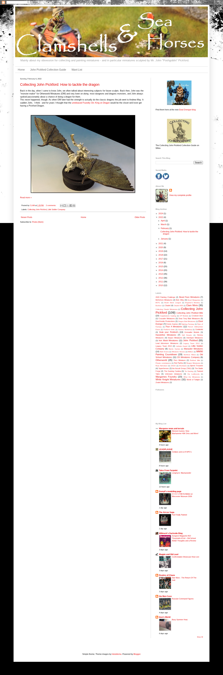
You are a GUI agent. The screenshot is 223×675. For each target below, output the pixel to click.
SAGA (173, 366)
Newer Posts (26, 217)
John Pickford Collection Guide (48, 69)
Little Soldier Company (56, 209)
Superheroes (164, 368)
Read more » (26, 197)
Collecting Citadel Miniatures (166, 309)
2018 (161, 255)
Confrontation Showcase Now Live (185, 557)
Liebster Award (182, 346)
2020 (161, 247)
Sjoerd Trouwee (196, 366)
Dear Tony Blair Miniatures (189, 318)
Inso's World (164, 617)
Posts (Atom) (37, 222)
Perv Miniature (180, 360)
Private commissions (163, 363)
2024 (161, 213)
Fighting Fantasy (187, 324)
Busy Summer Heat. (180, 620)
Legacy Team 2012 (191, 343)
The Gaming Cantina (172, 371)
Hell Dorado (187, 335)
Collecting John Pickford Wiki (189, 313)
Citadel (167, 305)
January (164, 239)
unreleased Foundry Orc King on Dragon (91, 103)
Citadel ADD (178, 305)
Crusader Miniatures (167, 318)
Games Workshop (185, 329)
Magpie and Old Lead (168, 554)
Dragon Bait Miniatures (187, 321)
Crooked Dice (197, 316)
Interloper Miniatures (194, 338)
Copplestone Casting (168, 316)
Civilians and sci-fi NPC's (182, 452)
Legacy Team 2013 (164, 346)
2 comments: (51, 205)
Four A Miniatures (174, 327)
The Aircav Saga (166, 512)
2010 (161, 285)
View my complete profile (180, 195)
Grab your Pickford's (168, 332)
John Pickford (190, 340)
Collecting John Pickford (37, 209)
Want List (77, 69)
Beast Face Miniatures (189, 297)
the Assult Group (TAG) (181, 368)
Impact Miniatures (175, 338)
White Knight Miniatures (168, 379)
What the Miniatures (191, 377)
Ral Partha (178, 363)
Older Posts (140, 217)
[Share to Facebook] (70, 205)
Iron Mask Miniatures (168, 340)
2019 (161, 251)
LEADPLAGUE (166, 449)
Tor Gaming (189, 371)
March (164, 224)
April (163, 221)
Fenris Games (172, 324)
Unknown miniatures (173, 374)
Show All (200, 637)
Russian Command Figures (183, 599)
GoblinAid (199, 329)
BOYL (158, 303)
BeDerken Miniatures (164, 300)
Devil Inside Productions (165, 321)
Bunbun (159, 305)
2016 (161, 262)
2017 (161, 259)
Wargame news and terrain (171, 428)
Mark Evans (164, 352)
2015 (161, 266)
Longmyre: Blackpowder (181, 473)
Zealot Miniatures (162, 382)
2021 (161, 243)
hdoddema (116, 654)
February (165, 228)
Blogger (137, 654)
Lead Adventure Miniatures (167, 343)
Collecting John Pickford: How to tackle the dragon (59, 84)
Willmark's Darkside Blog (171, 533)
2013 (161, 274)
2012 (161, 278)
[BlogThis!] (64, 205)
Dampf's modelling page (170, 491)
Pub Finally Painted (179, 515)
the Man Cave (165, 596)
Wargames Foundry (166, 376)
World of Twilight (193, 380)
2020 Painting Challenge (165, 297)
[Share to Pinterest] (74, 205)
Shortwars (183, 366)
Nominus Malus (190, 355)
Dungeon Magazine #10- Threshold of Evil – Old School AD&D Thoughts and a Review (184, 538)
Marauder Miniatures (193, 349)
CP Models (184, 316)
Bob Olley (180, 300)
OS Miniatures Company (188, 357)
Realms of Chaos (167, 575)
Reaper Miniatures (193, 363)
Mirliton (190, 352)
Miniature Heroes (178, 352)
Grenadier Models (191, 332)
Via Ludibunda (193, 374)
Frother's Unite (169, 329)
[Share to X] (67, 205)
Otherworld (161, 360)
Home (21, 69)
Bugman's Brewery (192, 303)
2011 (161, 282)
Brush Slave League (172, 303)
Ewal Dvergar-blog (187, 110)
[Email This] (61, 205)
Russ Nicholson (161, 366)
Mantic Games (174, 349)
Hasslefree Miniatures (166, 335)
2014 (161, 270)
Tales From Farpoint (168, 470)
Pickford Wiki (195, 360)
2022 (161, 217)
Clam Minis (192, 305)
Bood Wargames (194, 300)
